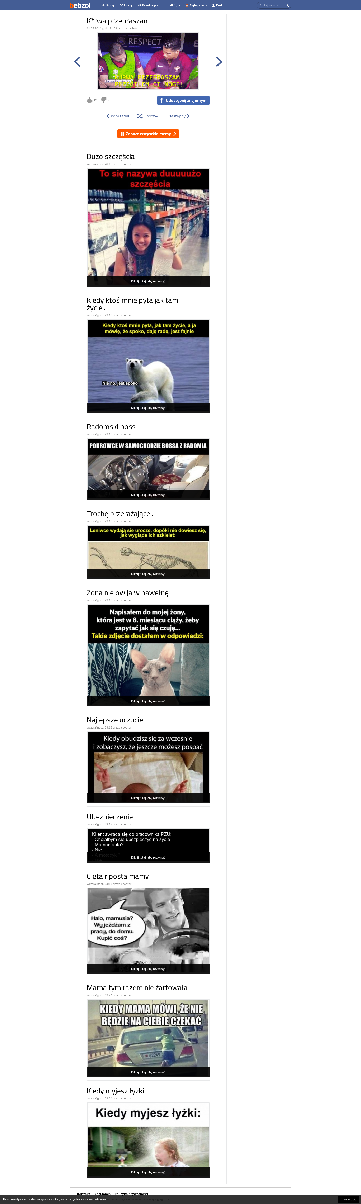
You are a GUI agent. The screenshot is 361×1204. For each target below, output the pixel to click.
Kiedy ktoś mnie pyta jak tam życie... (132, 304)
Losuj (128, 5)
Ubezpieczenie (110, 817)
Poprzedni (120, 116)
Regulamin (102, 1194)
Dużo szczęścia (111, 157)
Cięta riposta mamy (118, 877)
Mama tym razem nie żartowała (137, 988)
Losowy (151, 116)
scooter (126, 164)
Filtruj (173, 5)
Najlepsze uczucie (115, 720)
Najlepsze (196, 5)
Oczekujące (150, 5)
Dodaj (110, 5)
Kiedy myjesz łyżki (115, 1091)
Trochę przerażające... (121, 514)
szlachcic (131, 28)
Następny (177, 116)
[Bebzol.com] (80, 5)
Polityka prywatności (131, 1194)
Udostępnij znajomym (186, 100)
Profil (220, 5)
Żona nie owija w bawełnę (128, 593)
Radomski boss (111, 427)
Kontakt (83, 1194)
